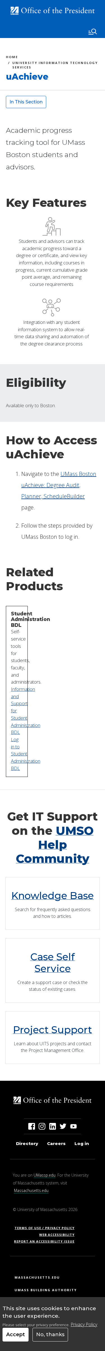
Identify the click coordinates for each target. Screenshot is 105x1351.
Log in (81, 1143)
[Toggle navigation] (92, 31)
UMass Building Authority (46, 1290)
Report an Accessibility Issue (46, 1241)
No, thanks (50, 1334)
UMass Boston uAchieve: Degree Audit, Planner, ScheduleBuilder (58, 485)
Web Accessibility (56, 1234)
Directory (27, 1143)
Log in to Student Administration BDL (25, 753)
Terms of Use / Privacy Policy (46, 1228)
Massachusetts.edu (31, 1190)
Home (12, 58)
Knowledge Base (52, 896)
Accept (15, 1334)
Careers (56, 1143)
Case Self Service (52, 963)
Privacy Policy (84, 1324)
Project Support (52, 1030)
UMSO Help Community (55, 844)
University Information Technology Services (55, 65)
